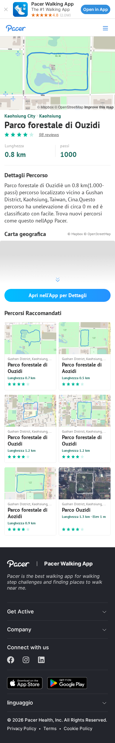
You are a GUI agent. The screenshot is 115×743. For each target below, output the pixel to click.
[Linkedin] (41, 660)
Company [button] (19, 629)
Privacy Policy (21, 728)
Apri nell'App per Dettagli (58, 295)
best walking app (55, 576)
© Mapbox (46, 106)
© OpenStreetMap (69, 106)
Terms (50, 728)
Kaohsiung (50, 116)
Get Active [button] (20, 611)
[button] (5, 9)
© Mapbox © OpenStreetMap (89, 234)
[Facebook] (10, 660)
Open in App (95, 9)
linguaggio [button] (20, 703)
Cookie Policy (78, 728)
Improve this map (99, 107)
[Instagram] (25, 660)
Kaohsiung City (19, 116)
